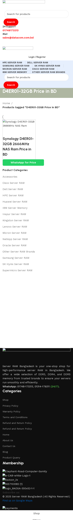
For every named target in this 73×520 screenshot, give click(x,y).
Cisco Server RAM (14, 182)
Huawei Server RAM (15, 201)
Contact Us (9, 446)
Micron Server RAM (14, 232)
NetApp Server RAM (15, 239)
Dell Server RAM (13, 189)
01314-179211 (42, 386)
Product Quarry (11, 457)
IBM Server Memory (15, 207)
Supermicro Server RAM (17, 270)
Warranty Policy (11, 411)
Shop (5, 399)
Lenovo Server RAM (15, 226)
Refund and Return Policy (17, 423)
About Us (8, 440)
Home (6, 434)
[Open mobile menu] (36, 43)
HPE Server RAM (13, 195)
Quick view (16, 132)
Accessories (10, 176)
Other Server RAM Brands (19, 251)
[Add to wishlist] (25, 132)
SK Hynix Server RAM (16, 264)
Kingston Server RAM (16, 220)
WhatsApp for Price (23, 162)
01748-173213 (25, 386)
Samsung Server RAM (16, 257)
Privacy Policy (10, 405)
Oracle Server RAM (14, 245)
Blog (5, 451)
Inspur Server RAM (14, 214)
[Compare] (7, 132)
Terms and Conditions (15, 417)
